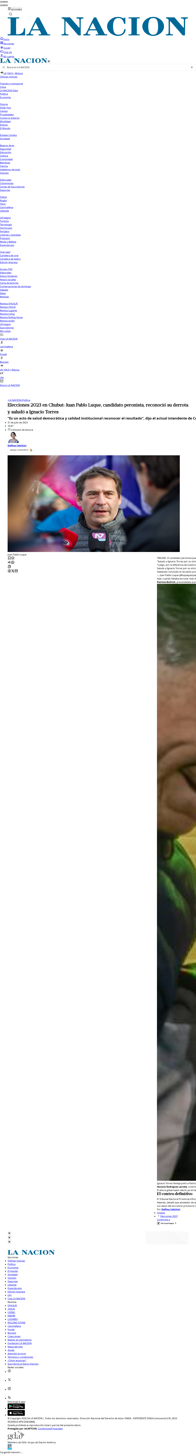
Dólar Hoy (5, 107)
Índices (4, 124)
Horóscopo (6, 228)
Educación (5, 152)
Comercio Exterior (10, 118)
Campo (4, 111)
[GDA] (16, 1439)
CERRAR (4, 2)
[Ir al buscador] (10, 14)
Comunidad (6, 159)
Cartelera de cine (9, 255)
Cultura (4, 155)
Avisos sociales (8, 279)
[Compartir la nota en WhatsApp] (12, 562)
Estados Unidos (8, 135)
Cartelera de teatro (10, 259)
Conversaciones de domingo (15, 286)
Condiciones (44, 1428)
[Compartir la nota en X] (12, 571)
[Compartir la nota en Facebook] (9, 571)
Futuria (4, 104)
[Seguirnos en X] (9, 1380)
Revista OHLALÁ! (9, 303)
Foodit (6, 48)
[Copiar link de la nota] (9, 567)
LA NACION (14, 400)
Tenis (3, 204)
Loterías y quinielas (10, 234)
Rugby (3, 200)
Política (25, 400)
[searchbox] (97, 67)
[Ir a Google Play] (16, 1408)
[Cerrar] (49, 61)
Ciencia (4, 166)
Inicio (6, 39)
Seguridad (5, 149)
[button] (98, 222)
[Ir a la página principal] (98, 35)
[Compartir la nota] (9, 562)
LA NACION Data (9, 90)
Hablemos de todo (10, 169)
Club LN (7, 52)
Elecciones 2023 (168, 1216)
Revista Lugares (8, 310)
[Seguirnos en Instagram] (9, 1389)
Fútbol (3, 197)
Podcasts (5, 238)
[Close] (9, 1233)
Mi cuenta (8, 56)
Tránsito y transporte (11, 83)
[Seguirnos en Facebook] (9, 1371)
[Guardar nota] (9, 558)
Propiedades (7, 114)
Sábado (4, 289)
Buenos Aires (7, 145)
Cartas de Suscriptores (12, 186)
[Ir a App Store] (16, 1414)
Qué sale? (5, 252)
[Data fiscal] (10, 1448)
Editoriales (5, 179)
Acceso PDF (6, 269)
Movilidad (5, 121)
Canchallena (6, 207)
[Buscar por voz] (192, 67)
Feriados (4, 231)
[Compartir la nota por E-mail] (16, 571)
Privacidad (57, 1428)
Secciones (8, 43)
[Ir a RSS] (9, 1398)
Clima (3, 87)
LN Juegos (5, 217)
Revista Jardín (7, 320)
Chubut (161, 1212)
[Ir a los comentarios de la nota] (12, 558)
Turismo (4, 221)
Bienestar (5, 162)
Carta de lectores (9, 283)
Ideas (3, 293)
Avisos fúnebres (8, 276)
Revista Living (7, 314)
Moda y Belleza (8, 241)
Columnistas (6, 183)
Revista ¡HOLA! (8, 307)
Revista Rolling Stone (11, 317)
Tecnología (6, 224)
